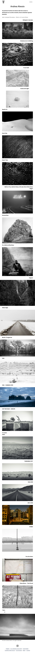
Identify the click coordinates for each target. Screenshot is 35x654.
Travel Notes (25, 648)
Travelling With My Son (10, 650)
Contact (28, 650)
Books (24, 650)
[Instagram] (17, 646)
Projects (7, 648)
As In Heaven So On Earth (16, 648)
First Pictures (19, 650)
